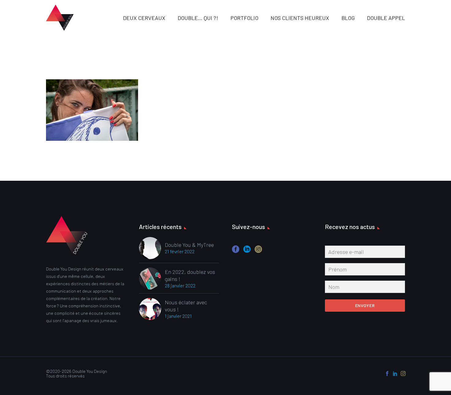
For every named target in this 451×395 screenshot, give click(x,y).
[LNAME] (365, 288)
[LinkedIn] (395, 373)
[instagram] (258, 251)
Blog (348, 17)
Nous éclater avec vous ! (186, 306)
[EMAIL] (365, 253)
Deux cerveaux (144, 17)
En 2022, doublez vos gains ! (190, 275)
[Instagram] (403, 373)
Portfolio (244, 17)
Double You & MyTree (189, 244)
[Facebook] (387, 373)
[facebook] (235, 251)
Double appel (386, 17)
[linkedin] (247, 251)
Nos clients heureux (300, 17)
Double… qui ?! (198, 17)
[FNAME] (365, 270)
